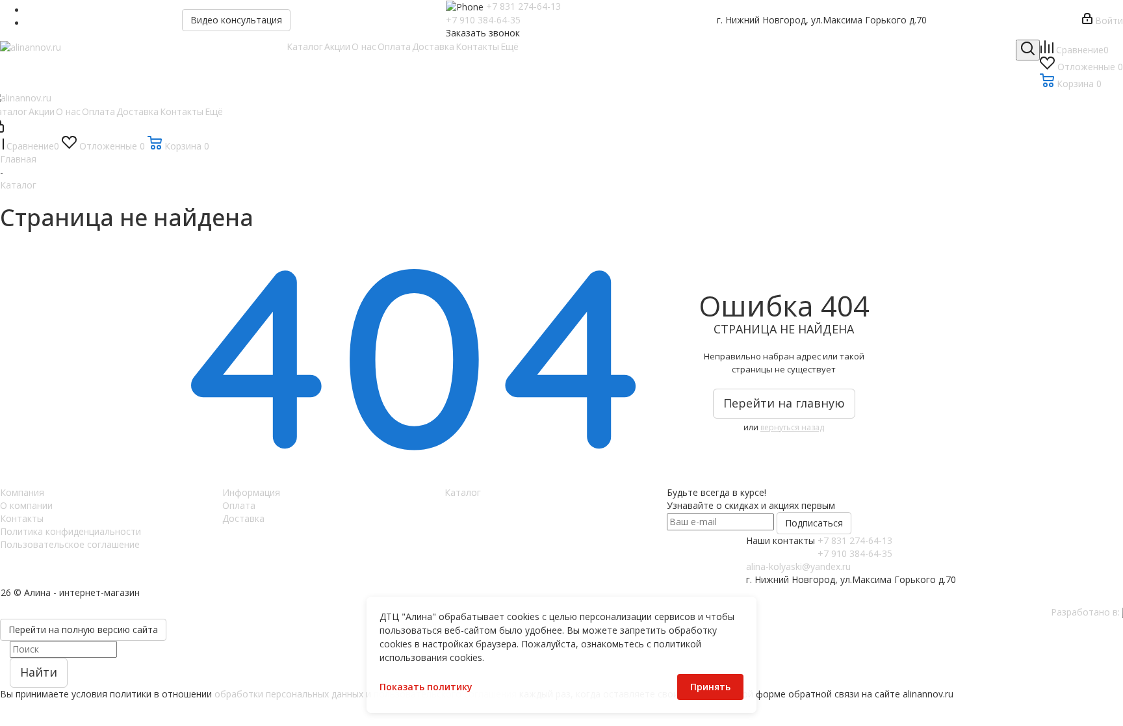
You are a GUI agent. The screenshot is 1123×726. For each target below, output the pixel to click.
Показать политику (426, 687)
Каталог (463, 492)
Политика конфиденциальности (70, 531)
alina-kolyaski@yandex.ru (798, 566)
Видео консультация (236, 20)
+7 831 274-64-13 (523, 6)
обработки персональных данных (288, 694)
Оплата (238, 505)
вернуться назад (792, 427)
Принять (710, 687)
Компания (22, 492)
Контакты (22, 518)
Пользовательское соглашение (70, 544)
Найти (38, 672)
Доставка (243, 518)
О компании (26, 505)
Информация (251, 492)
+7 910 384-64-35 (483, 20)
